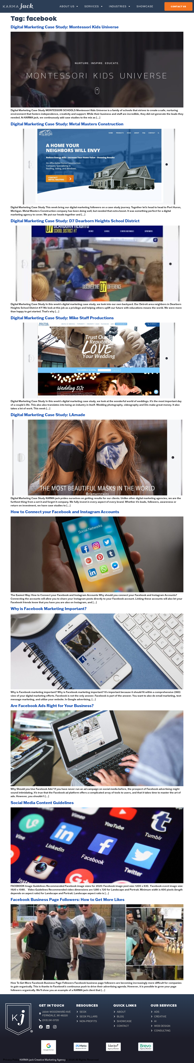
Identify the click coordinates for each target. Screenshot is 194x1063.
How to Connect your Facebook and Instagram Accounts (65, 511)
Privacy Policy (11, 1059)
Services (91, 6)
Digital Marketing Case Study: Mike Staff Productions (62, 317)
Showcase (145, 6)
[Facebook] (41, 1027)
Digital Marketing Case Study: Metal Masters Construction (67, 123)
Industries (118, 6)
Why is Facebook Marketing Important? (49, 608)
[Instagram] (55, 1027)
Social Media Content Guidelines (42, 802)
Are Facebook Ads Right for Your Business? (52, 705)
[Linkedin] (48, 1027)
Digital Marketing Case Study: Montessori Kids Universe (65, 26)
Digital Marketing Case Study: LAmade (48, 414)
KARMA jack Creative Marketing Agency (42, 1059)
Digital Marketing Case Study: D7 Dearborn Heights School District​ (75, 220)
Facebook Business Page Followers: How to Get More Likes (67, 899)
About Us (67, 6)
